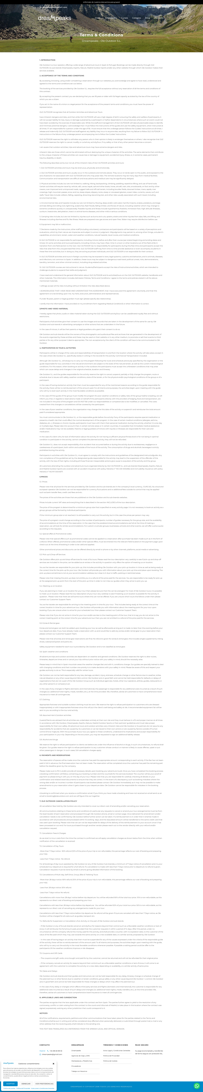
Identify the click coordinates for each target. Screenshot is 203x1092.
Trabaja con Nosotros (79, 1071)
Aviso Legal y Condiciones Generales (42, 1088)
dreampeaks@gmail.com (55, 7)
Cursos (124, 18)
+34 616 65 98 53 (155, 7)
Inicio (98, 18)
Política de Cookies (110, 1061)
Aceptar (10, 1084)
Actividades (111, 18)
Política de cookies (9, 1088)
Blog (147, 18)
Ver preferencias (44, 1084)
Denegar (26, 1084)
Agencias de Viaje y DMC (80, 1056)
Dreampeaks (76, 1051)
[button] (53, 1064)
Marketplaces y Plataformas (81, 1061)
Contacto (158, 18)
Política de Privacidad (23, 1088)
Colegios (136, 18)
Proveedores (76, 1066)
